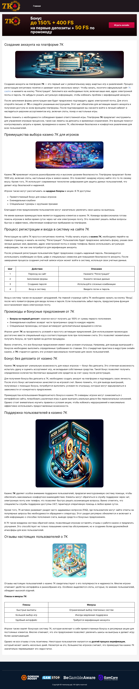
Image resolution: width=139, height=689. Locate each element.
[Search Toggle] (135, 6)
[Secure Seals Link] (30, 677)
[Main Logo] (15, 5)
